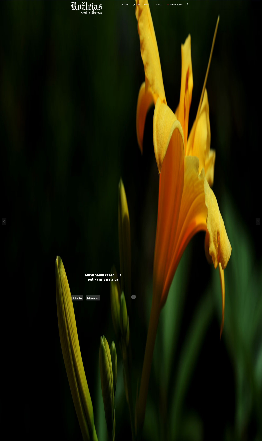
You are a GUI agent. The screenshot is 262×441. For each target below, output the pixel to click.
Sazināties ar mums (93, 298)
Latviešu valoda (175, 5)
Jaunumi (136, 5)
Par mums (125, 5)
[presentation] (4, 221)
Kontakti (159, 5)
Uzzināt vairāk (77, 298)
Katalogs (147, 5)
